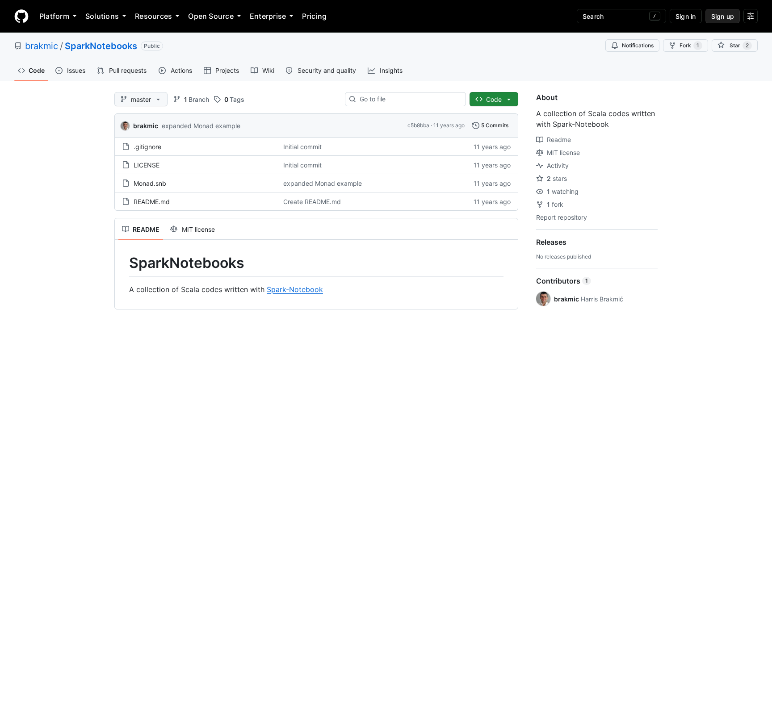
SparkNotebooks (101, 46)
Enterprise (268, 16)
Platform (54, 16)
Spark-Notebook (295, 289)
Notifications (638, 45)
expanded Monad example (201, 126)
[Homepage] (21, 16)
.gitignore (147, 146)
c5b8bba (418, 125)
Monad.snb (150, 183)
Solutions (102, 16)
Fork (689, 45)
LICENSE (146, 165)
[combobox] (409, 99)
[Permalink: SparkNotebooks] (123, 263)
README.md (152, 201)
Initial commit (302, 146)
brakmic (41, 46)
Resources (153, 16)
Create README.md (312, 201)
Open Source (211, 16)
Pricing (314, 16)
